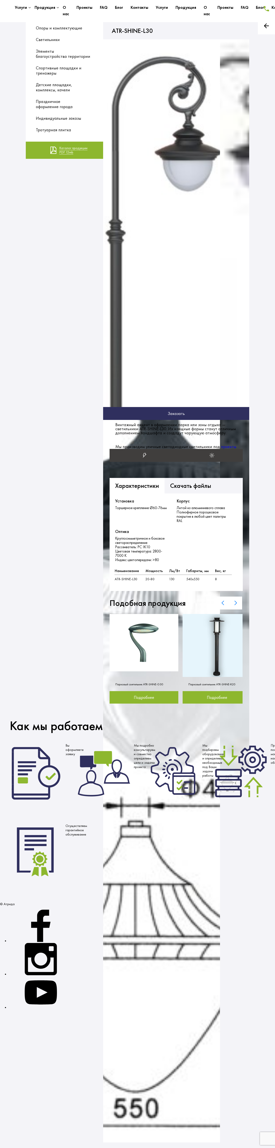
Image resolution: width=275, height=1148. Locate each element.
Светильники (48, 39)
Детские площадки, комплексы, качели (54, 87)
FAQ (103, 7)
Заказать (176, 413)
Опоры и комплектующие (59, 28)
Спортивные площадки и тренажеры (58, 70)
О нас (66, 11)
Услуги (21, 7)
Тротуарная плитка (53, 130)
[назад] (266, 25)
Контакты (139, 7)
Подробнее (144, 697)
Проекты (84, 7)
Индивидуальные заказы (58, 118)
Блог (119, 7)
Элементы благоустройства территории (63, 53)
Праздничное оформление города (54, 104)
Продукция (45, 7)
